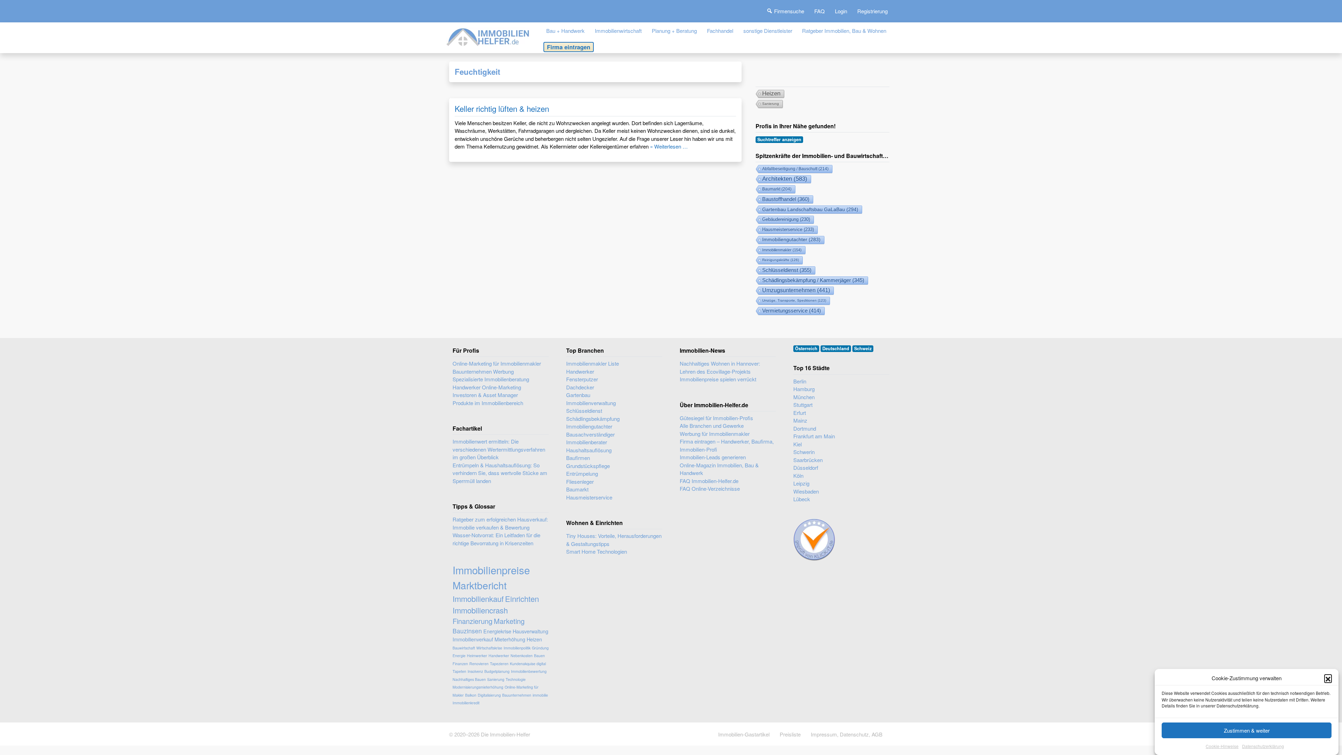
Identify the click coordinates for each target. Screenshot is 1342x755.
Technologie (516, 679)
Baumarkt (777, 189)
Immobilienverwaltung (591, 403)
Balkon (470, 695)
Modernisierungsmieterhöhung (478, 687)
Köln (798, 475)
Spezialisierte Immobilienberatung (491, 379)
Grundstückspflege (588, 465)
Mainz (800, 420)
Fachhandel (720, 30)
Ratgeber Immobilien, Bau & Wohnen (844, 30)
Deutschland (835, 348)
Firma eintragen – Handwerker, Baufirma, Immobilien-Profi (727, 445)
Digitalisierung (489, 695)
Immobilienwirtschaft (618, 30)
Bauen (539, 655)
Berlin (799, 381)
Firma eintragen (568, 47)
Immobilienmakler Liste (592, 363)
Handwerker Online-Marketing (487, 387)
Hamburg (804, 389)
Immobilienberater (586, 442)
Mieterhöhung (510, 639)
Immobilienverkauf (473, 639)
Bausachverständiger (590, 434)
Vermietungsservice (791, 311)
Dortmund (804, 428)
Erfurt (799, 412)
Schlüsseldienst (786, 270)
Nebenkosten (522, 655)
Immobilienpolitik (517, 647)
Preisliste (790, 734)
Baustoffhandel (785, 199)
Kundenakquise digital (528, 663)
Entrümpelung (582, 473)
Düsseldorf (805, 467)
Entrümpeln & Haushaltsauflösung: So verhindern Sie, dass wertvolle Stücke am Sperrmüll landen (500, 472)
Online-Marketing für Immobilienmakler (497, 363)
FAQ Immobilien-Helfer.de (709, 480)
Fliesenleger (580, 481)
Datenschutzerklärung (1263, 746)
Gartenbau (578, 394)
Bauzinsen (467, 630)
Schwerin (804, 451)
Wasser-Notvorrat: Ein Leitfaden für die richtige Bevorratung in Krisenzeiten (496, 539)
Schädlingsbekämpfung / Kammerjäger (813, 280)
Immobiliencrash (480, 610)
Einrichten (522, 598)
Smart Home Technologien (596, 551)
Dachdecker (580, 387)
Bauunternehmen (516, 695)
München (804, 397)
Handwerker (499, 655)
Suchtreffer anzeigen (779, 139)
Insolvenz (475, 671)
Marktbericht (480, 585)
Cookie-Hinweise (1222, 746)
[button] (1328, 678)
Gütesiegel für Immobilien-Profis (716, 418)
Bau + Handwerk (565, 30)
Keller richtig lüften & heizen (502, 108)
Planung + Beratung (674, 30)
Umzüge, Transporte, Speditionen (794, 300)
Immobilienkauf (478, 598)
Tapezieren (499, 663)
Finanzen (460, 663)
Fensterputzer (582, 379)
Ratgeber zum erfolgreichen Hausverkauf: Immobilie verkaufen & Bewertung (500, 523)
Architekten (784, 178)
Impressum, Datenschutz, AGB (846, 734)
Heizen (771, 93)
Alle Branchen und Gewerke (712, 425)
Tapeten (459, 671)
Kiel (797, 444)
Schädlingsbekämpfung (593, 418)
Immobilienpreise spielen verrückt (718, 379)
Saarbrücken (808, 459)
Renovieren (479, 663)
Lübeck (801, 499)
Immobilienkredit (466, 702)
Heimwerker (477, 655)
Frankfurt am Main (814, 436)
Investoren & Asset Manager (485, 394)
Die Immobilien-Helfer (505, 734)
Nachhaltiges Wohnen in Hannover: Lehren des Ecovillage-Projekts (720, 367)
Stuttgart (803, 404)
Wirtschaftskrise (489, 647)
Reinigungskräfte (780, 260)
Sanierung (770, 104)
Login (841, 11)
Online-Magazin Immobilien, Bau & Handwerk (719, 469)
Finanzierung (472, 621)
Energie (459, 655)
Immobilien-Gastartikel (744, 734)
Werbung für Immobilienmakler (715, 433)
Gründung (540, 647)
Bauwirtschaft (464, 647)
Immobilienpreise (491, 569)
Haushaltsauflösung (589, 450)
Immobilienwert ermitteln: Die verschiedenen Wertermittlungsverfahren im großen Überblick (499, 449)
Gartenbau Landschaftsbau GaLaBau (810, 209)
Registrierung (872, 11)
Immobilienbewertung (529, 671)
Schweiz (863, 348)
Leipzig (801, 483)
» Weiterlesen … (669, 146)
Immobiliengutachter (791, 239)
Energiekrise (497, 631)
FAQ (819, 11)
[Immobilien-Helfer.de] (488, 36)
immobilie (540, 695)
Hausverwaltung (530, 631)
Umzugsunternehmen (796, 290)
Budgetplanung (497, 671)
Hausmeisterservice (788, 229)
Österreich (806, 348)
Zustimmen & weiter (1247, 730)
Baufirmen (578, 457)
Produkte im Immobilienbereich (488, 403)
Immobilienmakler (782, 250)
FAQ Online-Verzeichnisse (710, 488)
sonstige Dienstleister (767, 30)
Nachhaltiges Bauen (469, 679)
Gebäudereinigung (786, 219)
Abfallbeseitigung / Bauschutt (795, 168)
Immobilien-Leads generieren (713, 457)
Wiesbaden (806, 491)
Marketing (509, 621)
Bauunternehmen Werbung (483, 371)
